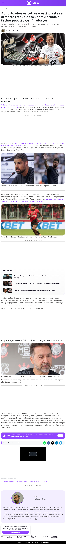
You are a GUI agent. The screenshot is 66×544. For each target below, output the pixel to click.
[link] (17, 498)
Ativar (60, 435)
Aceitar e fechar (15, 532)
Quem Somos (9, 536)
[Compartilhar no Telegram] (60, 443)
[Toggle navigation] (3, 3)
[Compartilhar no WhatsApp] (44, 443)
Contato (45, 536)
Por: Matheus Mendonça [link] (13, 29)
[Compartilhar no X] (52, 443)
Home (2, 8)
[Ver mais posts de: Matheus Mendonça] (3, 31)
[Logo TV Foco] (33, 2)
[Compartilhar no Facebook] (48, 443)
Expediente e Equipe (21, 536)
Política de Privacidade (54, 536)
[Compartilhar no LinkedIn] (56, 443)
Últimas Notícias (33, 536)
